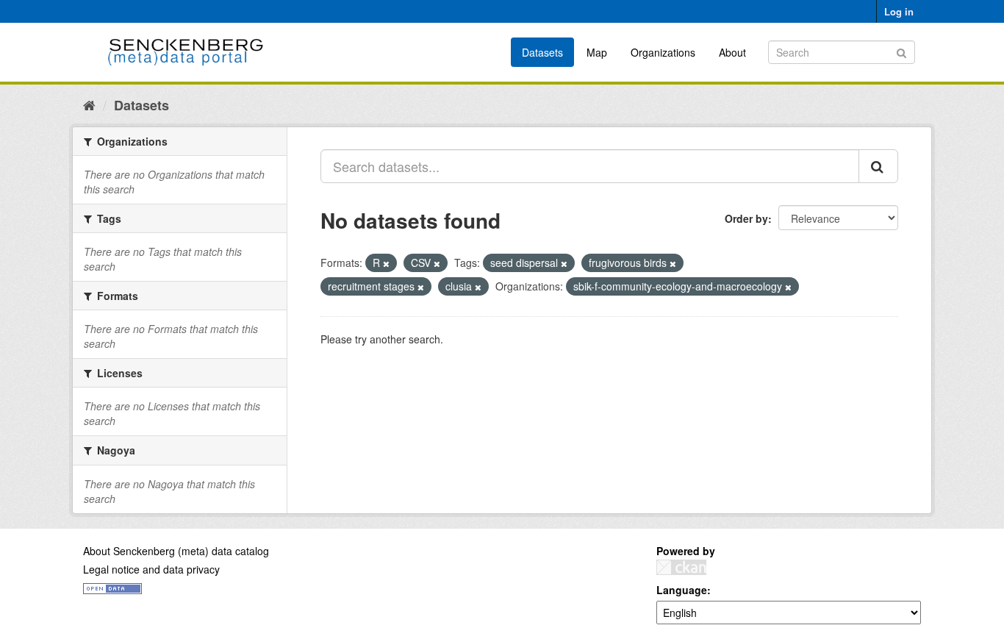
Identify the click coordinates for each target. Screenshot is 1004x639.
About (732, 52)
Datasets (542, 52)
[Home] (89, 104)
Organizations (663, 52)
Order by (746, 218)
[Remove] (386, 263)
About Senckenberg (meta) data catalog (176, 550)
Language (681, 589)
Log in (899, 11)
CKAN (681, 567)
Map (597, 52)
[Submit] (901, 51)
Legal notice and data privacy (151, 569)
